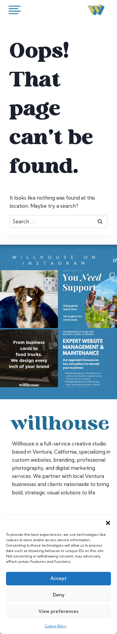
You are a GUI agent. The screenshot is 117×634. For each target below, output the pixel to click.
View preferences (58, 611)
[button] (108, 523)
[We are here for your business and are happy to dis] (88, 358)
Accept (58, 578)
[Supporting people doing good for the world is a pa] (88, 299)
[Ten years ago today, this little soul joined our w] (29, 299)
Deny (58, 595)
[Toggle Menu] (16, 10)
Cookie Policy (55, 626)
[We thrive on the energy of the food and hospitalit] (29, 358)
